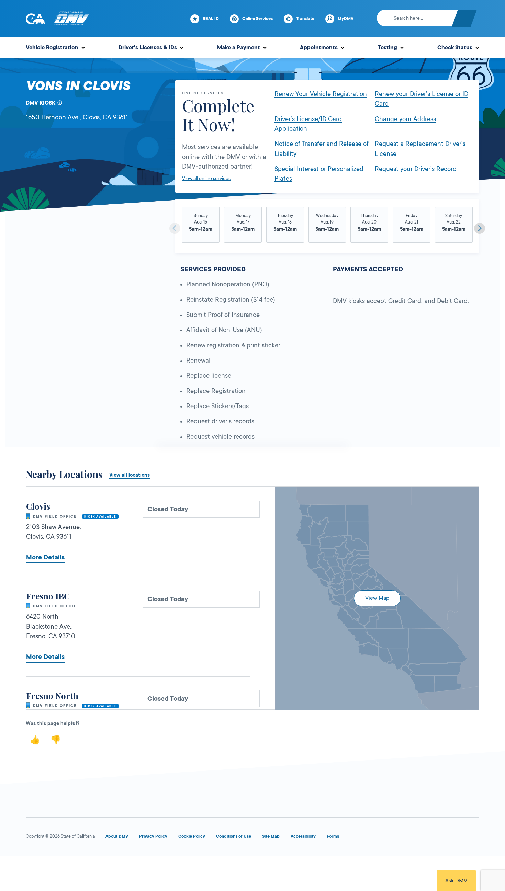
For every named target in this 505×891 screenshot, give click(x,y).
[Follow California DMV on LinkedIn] (472, 838)
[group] (201, 226)
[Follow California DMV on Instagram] (447, 838)
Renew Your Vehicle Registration (320, 94)
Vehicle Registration (52, 48)
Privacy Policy (153, 836)
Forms (333, 836)
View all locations (129, 475)
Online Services (257, 18)
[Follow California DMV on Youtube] (423, 838)
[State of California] (35, 19)
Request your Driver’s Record (416, 168)
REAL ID (211, 18)
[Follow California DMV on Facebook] (373, 838)
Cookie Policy (191, 836)
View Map (377, 598)
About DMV (116, 836)
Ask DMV (456, 881)
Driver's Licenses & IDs (148, 48)
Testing (387, 48)
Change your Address (405, 119)
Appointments (319, 48)
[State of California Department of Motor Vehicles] (71, 18)
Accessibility (303, 836)
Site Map (271, 836)
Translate (305, 18)
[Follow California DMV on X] (398, 838)
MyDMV (346, 18)
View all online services (206, 178)
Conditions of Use (233, 836)
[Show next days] (479, 228)
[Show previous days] (174, 228)
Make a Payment (238, 48)
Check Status (454, 48)
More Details (45, 557)
